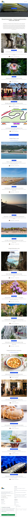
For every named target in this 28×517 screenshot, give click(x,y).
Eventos (15, 503)
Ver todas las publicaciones (14, 140)
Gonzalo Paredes (3, 501)
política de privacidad (3, 511)
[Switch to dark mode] (25, 1)
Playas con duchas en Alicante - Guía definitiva (19, 495)
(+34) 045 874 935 (4, 496)
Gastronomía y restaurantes (14, 372)
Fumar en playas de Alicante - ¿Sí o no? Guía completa (20, 494)
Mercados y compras (14, 101)
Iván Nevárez (2, 502)
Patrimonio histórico (14, 50)
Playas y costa (14, 160)
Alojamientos (14, 8)
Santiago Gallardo (3, 503)
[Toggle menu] (26, 1)
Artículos (15, 486)
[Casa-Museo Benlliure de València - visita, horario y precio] (14, 43)
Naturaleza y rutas (14, 272)
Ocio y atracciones (14, 126)
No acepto (8, 513)
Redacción (2, 499)
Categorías (16, 499)
